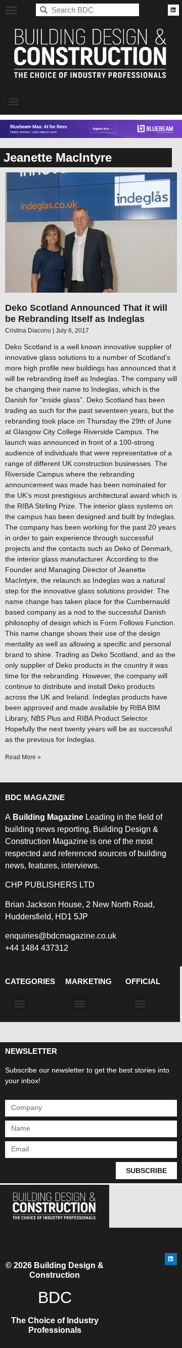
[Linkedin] (173, 10)
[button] (11, 10)
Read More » (23, 757)
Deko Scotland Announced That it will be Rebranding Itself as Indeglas (86, 313)
